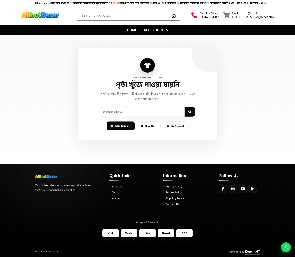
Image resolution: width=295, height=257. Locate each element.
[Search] (190, 112)
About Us (117, 187)
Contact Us (172, 204)
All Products (156, 30)
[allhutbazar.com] (40, 15)
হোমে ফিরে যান (123, 126)
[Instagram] (233, 189)
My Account (177, 126)
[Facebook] (223, 189)
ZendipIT (252, 251)
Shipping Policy (175, 198)
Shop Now (150, 126)
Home (132, 30)
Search (174, 15)
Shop (115, 192)
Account (117, 198)
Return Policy (174, 192)
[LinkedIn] (253, 189)
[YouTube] (243, 189)
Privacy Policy (174, 187)
